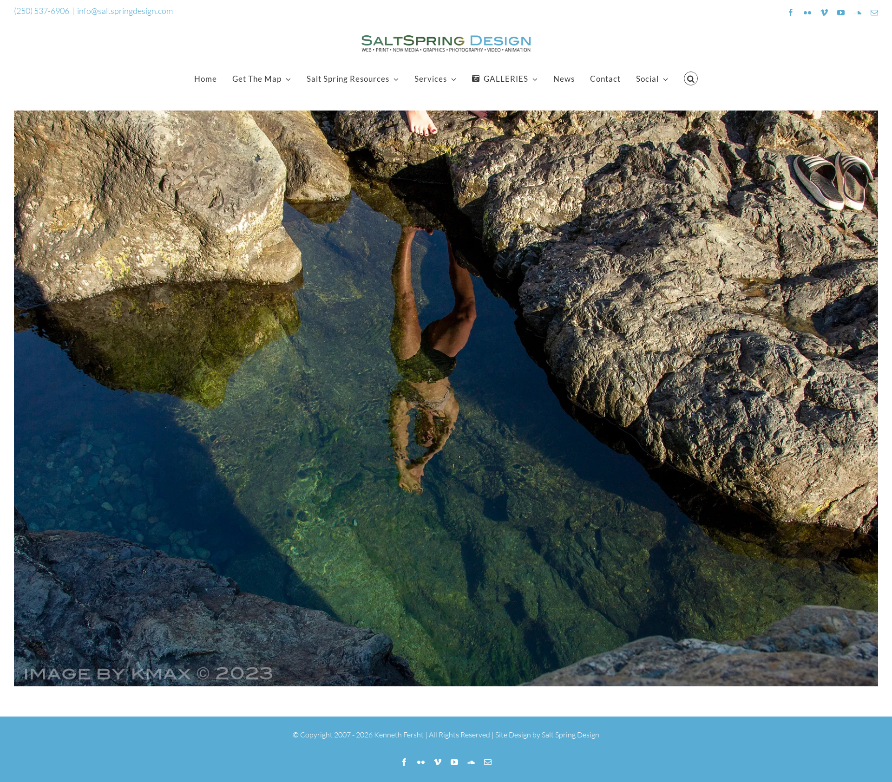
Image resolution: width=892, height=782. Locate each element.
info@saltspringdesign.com (125, 11)
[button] (691, 78)
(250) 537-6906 (41, 11)
